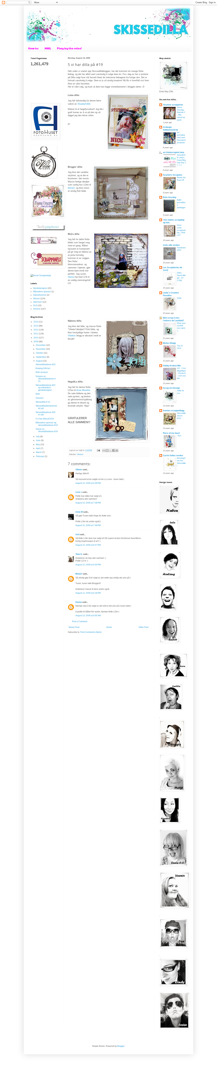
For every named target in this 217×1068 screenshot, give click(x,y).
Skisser (36, 298)
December (41, 345)
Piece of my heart (171, 433)
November (41, 349)
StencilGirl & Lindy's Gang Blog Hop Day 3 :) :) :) (181, 160)
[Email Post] (98, 450)
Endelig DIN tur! (43, 368)
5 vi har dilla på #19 (45, 419)
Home (109, 627)
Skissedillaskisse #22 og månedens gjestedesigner (45, 387)
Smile (179, 298)
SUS (35, 305)
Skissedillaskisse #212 (181, 415)
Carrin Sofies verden (173, 455)
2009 (36, 341)
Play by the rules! (69, 48)
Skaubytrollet (83, 104)
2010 (36, 338)
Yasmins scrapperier (173, 105)
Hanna (71, 277)
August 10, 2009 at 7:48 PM (88, 525)
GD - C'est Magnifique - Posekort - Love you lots (181, 373)
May (38, 444)
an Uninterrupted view (173, 152)
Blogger (120, 1046)
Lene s (78, 492)
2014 (36, 322)
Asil (77, 534)
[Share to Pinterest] (117, 450)
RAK (38, 394)
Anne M (79, 512)
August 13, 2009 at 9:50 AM (88, 615)
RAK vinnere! (42, 372)
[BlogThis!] (107, 450)
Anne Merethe (83, 390)
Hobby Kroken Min (172, 365)
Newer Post (74, 627)
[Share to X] (110, 450)
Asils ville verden (171, 245)
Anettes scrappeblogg (173, 410)
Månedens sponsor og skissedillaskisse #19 (47, 423)
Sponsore (37, 302)
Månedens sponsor (42, 291)
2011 (36, 333)
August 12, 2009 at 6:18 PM (88, 593)
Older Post (143, 627)
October (40, 353)
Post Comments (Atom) (91, 632)
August (39, 361)
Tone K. (79, 554)
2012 (36, 330)
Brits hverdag (169, 197)
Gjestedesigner (40, 288)
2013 (36, 326)
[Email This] (104, 450)
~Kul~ (179, 436)
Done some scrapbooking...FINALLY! (181, 230)
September (41, 357)
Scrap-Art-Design (171, 388)
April (38, 448)
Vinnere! (39, 398)
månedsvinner (39, 295)
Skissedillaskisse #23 (45, 364)
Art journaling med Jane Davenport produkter (181, 137)
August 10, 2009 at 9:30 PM (88, 564)
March (39, 452)
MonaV (71, 188)
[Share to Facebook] (113, 450)
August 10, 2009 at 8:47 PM (88, 545)
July (38, 436)
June (38, 440)
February (40, 456)
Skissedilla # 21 (43, 402)
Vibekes (72, 335)
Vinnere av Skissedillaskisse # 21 (46, 378)
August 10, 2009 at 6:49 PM (88, 483)
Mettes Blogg (169, 343)
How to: (33, 48)
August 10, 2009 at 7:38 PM (88, 503)
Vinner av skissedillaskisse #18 (47, 430)
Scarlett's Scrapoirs (172, 175)
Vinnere (80, 454)
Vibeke (78, 469)
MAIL (48, 48)
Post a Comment (79, 621)
